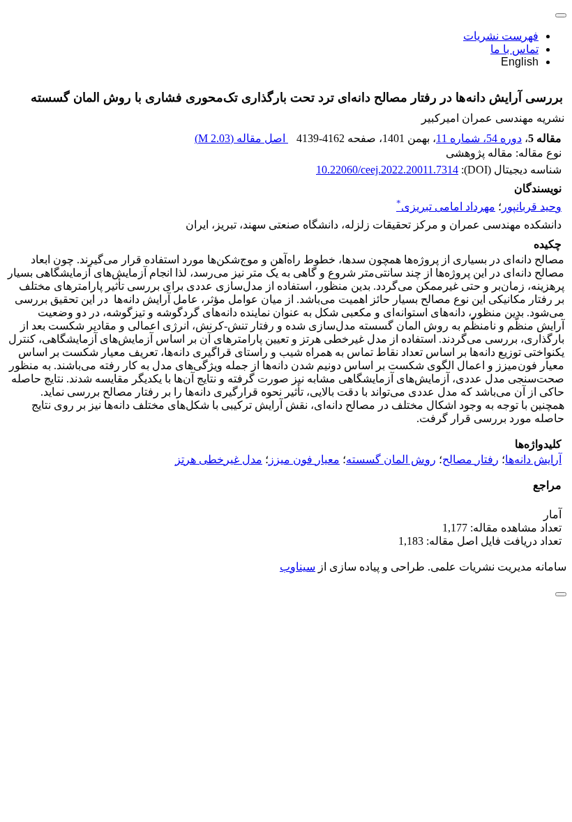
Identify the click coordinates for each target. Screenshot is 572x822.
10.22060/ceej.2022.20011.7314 (387, 170)
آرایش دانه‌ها (533, 459)
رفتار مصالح (470, 459)
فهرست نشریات (501, 36)
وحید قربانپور (532, 206)
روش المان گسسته (391, 459)
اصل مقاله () (241, 138)
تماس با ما (514, 49)
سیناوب (297, 567)
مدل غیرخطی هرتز (218, 459)
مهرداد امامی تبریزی (445, 206)
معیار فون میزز (304, 459)
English (520, 62)
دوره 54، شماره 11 (479, 138)
